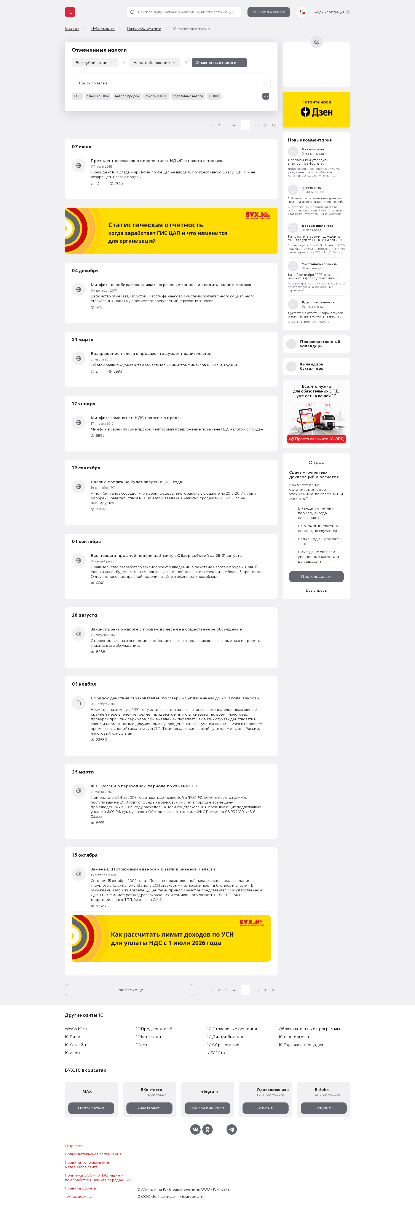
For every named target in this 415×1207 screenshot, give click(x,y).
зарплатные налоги (188, 96)
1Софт (141, 1045)
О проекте (74, 1146)
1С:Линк (72, 1037)
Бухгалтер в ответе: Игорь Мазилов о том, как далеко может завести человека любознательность (315, 316)
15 (257, 125)
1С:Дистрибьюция (225, 1037)
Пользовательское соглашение (93, 1154)
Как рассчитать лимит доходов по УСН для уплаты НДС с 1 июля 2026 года (315, 240)
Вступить (266, 1108)
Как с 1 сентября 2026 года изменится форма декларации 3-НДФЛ (313, 278)
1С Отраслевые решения (232, 1029)
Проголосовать (316, 576)
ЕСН (77, 96)
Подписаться (271, 12)
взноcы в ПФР (98, 96)
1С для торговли (295, 1037)
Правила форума (80, 1188)
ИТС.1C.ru (216, 1053)
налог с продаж (127, 96)
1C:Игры (72, 1053)
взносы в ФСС (156, 96)
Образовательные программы (309, 1029)
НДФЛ (214, 96)
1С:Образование (223, 1045)
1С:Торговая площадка (301, 1045)
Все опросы (316, 590)
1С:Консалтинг (150, 1037)
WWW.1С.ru (76, 1029)
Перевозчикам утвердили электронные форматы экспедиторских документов (310, 163)
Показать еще (130, 990)
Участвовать (149, 1108)
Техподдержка (78, 1196)
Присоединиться (207, 1108)
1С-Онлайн (75, 1045)
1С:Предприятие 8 (154, 1029)
